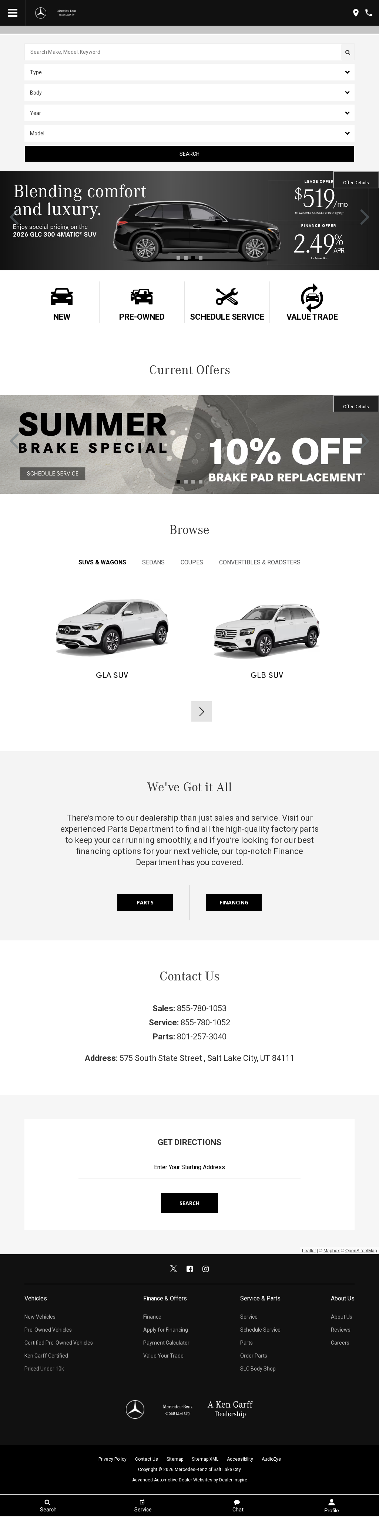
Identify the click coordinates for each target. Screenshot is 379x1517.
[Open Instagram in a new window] (205, 1268)
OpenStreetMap (361, 1250)
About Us (341, 1317)
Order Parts (253, 1356)
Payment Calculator (166, 1343)
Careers (340, 1343)
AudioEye (271, 1459)
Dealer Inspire (233, 1480)
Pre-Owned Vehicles (48, 1330)
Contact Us (146, 1459)
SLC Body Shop (258, 1369)
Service (249, 1317)
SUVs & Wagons (102, 562)
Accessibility (240, 1459)
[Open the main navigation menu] (13, 13)
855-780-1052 (205, 1022)
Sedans (153, 562)
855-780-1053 (202, 1008)
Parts (145, 902)
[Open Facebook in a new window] (189, 1268)
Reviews (341, 1330)
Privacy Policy (112, 1459)
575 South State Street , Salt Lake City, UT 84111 (207, 1058)
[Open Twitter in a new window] (173, 1268)
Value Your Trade (163, 1356)
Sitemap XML (205, 1459)
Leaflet (309, 1250)
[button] (189, 72)
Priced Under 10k (44, 1369)
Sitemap (175, 1459)
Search (189, 154)
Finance (152, 1317)
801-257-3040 (202, 1036)
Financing (234, 902)
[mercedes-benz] (40, 13)
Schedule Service (260, 1330)
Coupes (192, 562)
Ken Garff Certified (46, 1356)
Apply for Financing (165, 1330)
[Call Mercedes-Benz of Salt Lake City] (368, 12)
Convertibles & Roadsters (260, 562)
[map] (355, 12)
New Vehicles (40, 1317)
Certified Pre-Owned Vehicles (58, 1343)
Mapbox (331, 1250)
